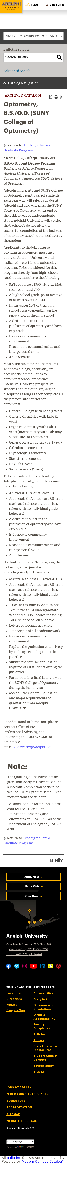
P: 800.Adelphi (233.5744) (24, 954)
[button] (31, 5)
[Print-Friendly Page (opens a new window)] (56, 97)
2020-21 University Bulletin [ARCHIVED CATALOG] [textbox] (34, 36)
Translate (29, 1147)
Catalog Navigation (23, 83)
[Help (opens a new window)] (61, 97)
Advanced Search (16, 71)
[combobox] (33, 36)
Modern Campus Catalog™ (43, 1161)
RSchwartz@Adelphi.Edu (32, 747)
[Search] (59, 57)
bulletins (14, 1157)
